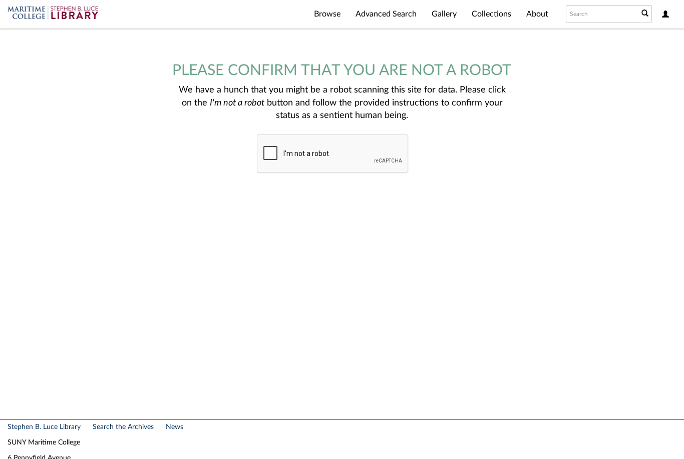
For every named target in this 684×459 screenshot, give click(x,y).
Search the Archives (123, 427)
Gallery (444, 14)
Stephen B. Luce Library (44, 427)
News (174, 427)
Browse (327, 14)
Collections (491, 14)
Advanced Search (386, 14)
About (537, 14)
